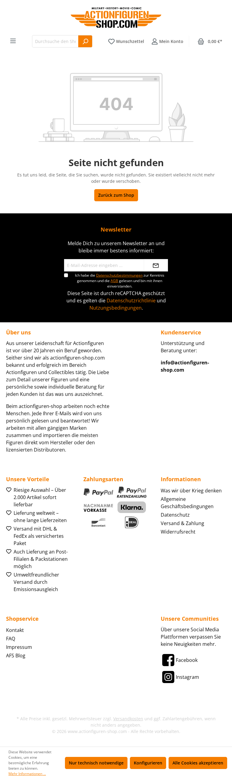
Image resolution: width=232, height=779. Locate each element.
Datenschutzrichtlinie (131, 300)
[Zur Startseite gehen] (116, 17)
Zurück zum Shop (116, 195)
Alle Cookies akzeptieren (197, 763)
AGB (114, 280)
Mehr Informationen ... (27, 773)
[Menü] (13, 41)
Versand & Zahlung (182, 523)
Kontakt (15, 630)
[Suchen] (85, 41)
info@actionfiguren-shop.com (185, 366)
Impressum (19, 647)
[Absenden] (156, 265)
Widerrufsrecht (178, 531)
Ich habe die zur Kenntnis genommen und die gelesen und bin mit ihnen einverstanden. (119, 281)
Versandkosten (128, 718)
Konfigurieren (148, 763)
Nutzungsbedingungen (115, 307)
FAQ (10, 638)
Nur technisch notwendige (96, 763)
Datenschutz (175, 514)
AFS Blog (15, 655)
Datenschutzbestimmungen (119, 275)
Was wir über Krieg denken (191, 490)
